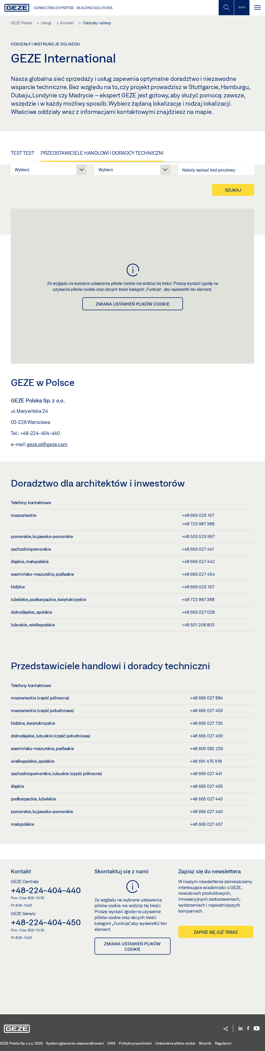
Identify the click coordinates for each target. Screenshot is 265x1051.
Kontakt (21, 871)
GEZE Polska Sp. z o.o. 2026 (21, 1043)
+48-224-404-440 (45, 890)
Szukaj (233, 190)
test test (22, 153)
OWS (111, 1043)
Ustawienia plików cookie (175, 1043)
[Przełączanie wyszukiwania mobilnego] (226, 7)
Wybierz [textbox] (22, 169)
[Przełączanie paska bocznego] (241, 7)
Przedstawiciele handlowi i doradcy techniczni (102, 153)
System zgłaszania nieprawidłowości (75, 1043)
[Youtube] (256, 1029)
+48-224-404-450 (45, 922)
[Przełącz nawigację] (257, 7)
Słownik (205, 1043)
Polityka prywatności (135, 1043)
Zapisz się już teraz (216, 932)
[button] (226, 1029)
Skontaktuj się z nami (121, 871)
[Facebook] (248, 1029)
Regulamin (223, 1043)
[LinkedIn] (240, 1029)
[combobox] (49, 170)
